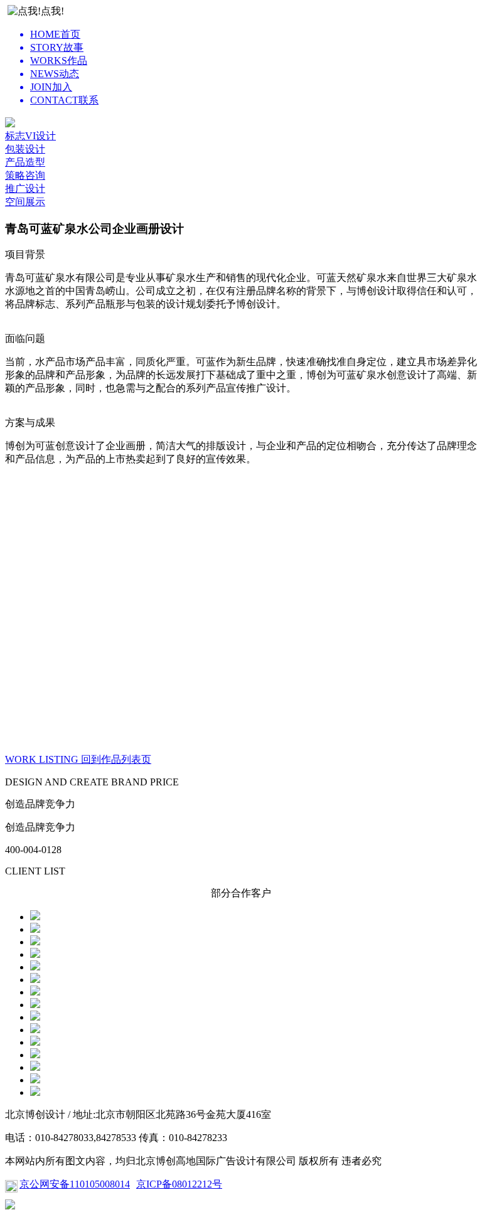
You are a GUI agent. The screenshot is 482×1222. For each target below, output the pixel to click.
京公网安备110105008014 (74, 1184)
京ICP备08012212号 (179, 1184)
